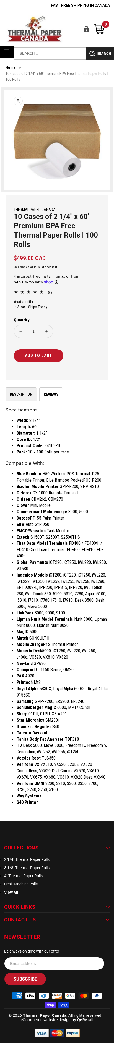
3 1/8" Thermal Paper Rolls (27, 867)
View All (11, 892)
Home (11, 67)
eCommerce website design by (49, 1020)
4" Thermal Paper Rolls (23, 875)
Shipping (20, 266)
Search (104, 54)
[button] (7, 52)
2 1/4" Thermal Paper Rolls (27, 859)
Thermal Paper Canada (44, 1015)
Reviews (51, 394)
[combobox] (50, 53)
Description (21, 394)
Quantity (22, 319)
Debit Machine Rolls (21, 884)
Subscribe (25, 979)
